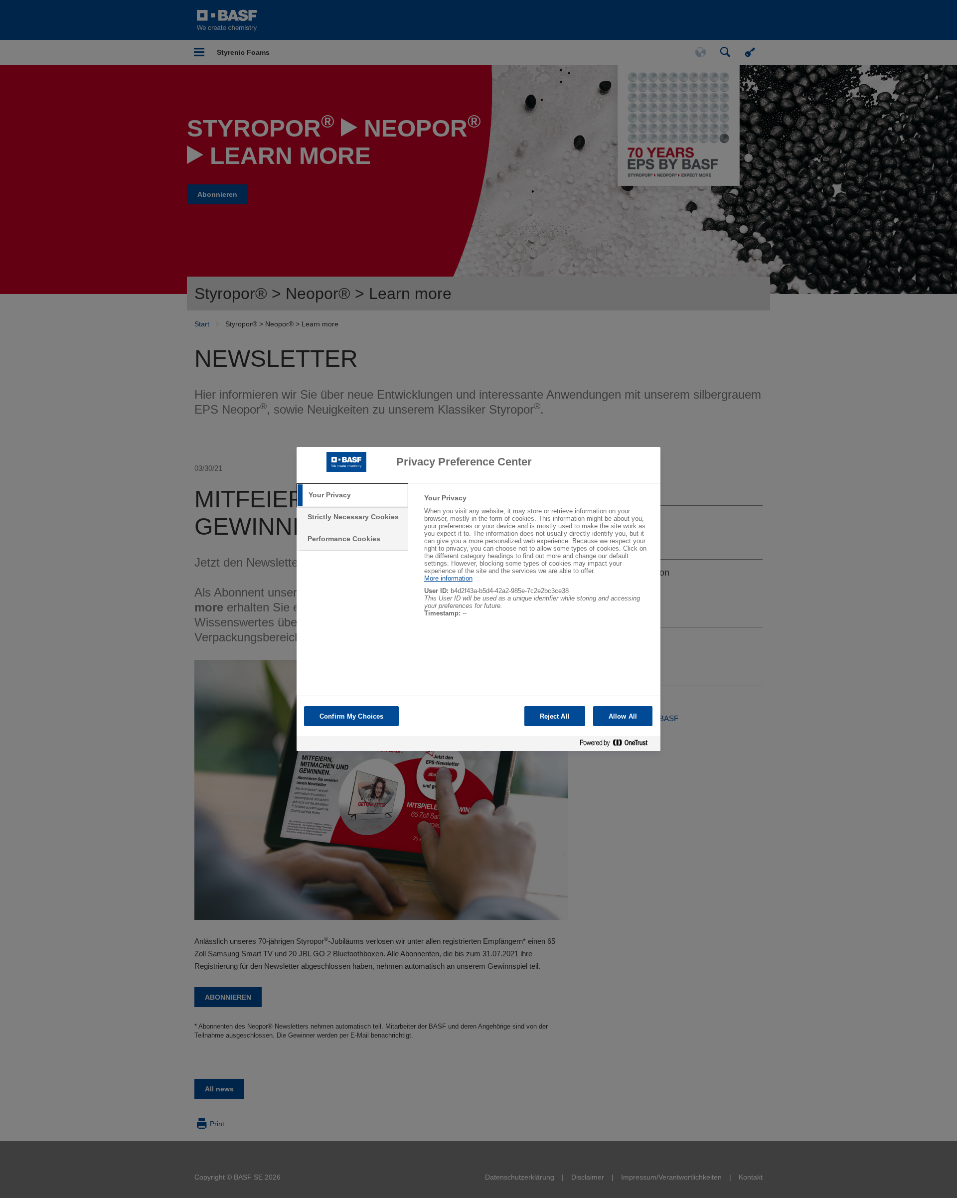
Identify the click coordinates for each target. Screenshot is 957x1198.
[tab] (352, 495)
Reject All (555, 716)
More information (448, 578)
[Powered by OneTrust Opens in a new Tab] (617, 745)
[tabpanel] (538, 560)
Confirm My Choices (351, 716)
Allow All (623, 716)
